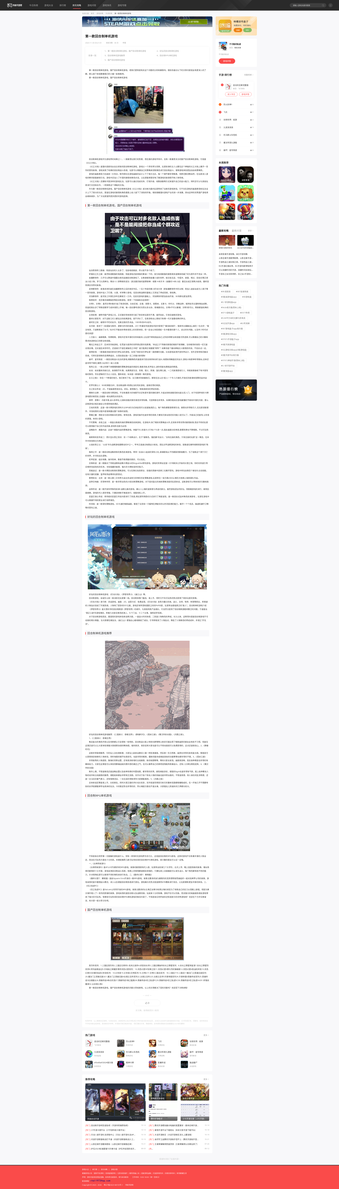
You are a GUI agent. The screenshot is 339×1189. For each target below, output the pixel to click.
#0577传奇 (245, 312)
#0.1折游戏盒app (229, 302)
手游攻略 (109, 13)
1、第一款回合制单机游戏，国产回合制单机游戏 (125, 51)
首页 (92, 13)
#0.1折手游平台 (228, 365)
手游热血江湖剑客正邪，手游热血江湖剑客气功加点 (241, 262)
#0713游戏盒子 (228, 312)
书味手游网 (129, 1185)
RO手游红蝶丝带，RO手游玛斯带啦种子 (236, 266)
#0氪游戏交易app (229, 334)
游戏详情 (227, 61)
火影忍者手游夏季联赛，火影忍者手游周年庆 (238, 258)
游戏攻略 (100, 13)
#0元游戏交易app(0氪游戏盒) (234, 349)
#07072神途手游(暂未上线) (232, 360)
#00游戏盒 (246, 297)
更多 (205, 1035)
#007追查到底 (242, 291)
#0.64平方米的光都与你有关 (233, 318)
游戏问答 (92, 5)
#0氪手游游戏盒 (228, 344)
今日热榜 (33, 5)
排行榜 (62, 5)
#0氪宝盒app (227, 371)
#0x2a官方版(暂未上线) (231, 307)
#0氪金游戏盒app (229, 297)
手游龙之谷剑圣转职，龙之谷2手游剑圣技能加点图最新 (242, 274)
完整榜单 (248, 75)
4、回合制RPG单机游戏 (167, 55)
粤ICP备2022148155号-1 (113, 1185)
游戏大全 (48, 5)
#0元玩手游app (228, 323)
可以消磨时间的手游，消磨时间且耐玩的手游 (238, 270)
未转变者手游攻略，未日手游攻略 (233, 254)
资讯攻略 (76, 5)
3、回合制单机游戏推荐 (115, 55)
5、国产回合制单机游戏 (115, 60)
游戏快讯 (107, 5)
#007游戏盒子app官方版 (232, 328)
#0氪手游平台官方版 (230, 355)
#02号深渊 (245, 323)
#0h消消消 (225, 291)
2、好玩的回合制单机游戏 (168, 51)
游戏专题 (122, 5)
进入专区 (231, 94)
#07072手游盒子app (230, 339)
